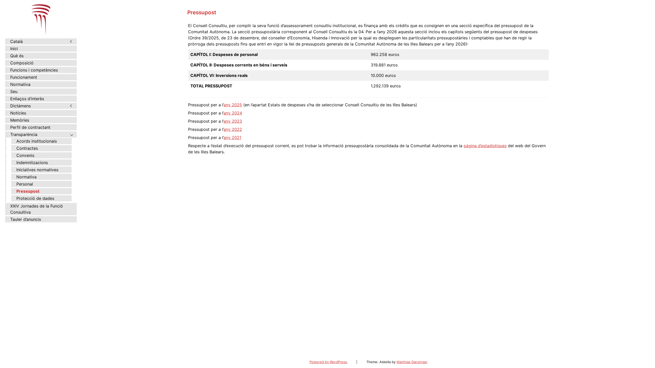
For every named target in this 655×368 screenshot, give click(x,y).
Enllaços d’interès (27, 98)
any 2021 (232, 137)
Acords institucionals (36, 141)
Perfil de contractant (30, 127)
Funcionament (23, 77)
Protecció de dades (35, 198)
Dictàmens (20, 105)
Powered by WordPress (329, 362)
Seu (13, 91)
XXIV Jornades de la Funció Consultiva (36, 209)
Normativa (20, 84)
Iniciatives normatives (37, 169)
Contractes (27, 148)
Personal (24, 184)
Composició (22, 62)
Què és (17, 55)
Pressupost (27, 191)
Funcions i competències (34, 70)
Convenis (25, 155)
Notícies (18, 113)
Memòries (19, 120)
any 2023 (233, 121)
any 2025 (233, 104)
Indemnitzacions (32, 162)
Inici (14, 48)
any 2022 (233, 129)
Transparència (23, 134)
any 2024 (233, 113)
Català (16, 41)
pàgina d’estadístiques (485, 145)
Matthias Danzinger (412, 362)
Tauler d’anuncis (25, 219)
